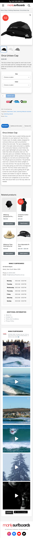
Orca (6, 116)
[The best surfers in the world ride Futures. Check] (16, 439)
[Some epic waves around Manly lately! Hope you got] (16, 353)
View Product (23, 223)
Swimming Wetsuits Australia (24, 111)
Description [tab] (5, 125)
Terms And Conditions (12, 319)
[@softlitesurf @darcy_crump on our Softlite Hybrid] (16, 467)
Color (16, 82)
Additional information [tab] (16, 126)
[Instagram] (9, 534)
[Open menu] (3, 5)
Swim (14, 111)
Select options (9, 223)
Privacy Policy (10, 321)
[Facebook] (14, 534)
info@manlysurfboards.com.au (15, 275)
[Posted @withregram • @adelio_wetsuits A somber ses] (16, 495)
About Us (8, 315)
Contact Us (9, 317)
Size (16, 74)
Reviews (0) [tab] (28, 126)
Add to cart (10, 95)
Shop (6, 10)
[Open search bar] (28, 5)
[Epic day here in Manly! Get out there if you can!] (16, 410)
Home (2, 10)
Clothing (10, 10)
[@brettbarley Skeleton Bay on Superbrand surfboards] (16, 382)
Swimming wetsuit (8, 114)
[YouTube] (19, 534)
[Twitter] (24, 534)
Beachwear (16, 10)
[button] (30, 15)
